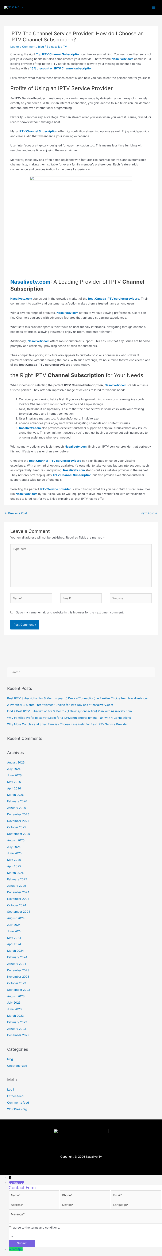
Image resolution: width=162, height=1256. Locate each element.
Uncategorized (17, 1065)
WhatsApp (16, 1249)
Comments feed (18, 1102)
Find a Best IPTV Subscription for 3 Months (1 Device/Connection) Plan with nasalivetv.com (69, 711)
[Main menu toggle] (153, 7)
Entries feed (15, 1096)
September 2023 (18, 989)
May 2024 (14, 937)
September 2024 (18, 911)
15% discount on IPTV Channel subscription (61, 68)
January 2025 (16, 885)
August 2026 (16, 762)
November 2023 (18, 976)
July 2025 (13, 847)
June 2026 (14, 775)
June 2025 (14, 853)
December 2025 (18, 814)
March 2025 (15, 872)
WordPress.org (17, 1109)
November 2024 (18, 898)
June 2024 (14, 931)
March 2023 (15, 1015)
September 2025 (18, 833)
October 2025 (16, 827)
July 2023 (14, 1002)
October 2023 (16, 983)
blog (41, 46)
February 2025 (17, 879)
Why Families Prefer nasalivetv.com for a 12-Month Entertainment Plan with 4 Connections (69, 717)
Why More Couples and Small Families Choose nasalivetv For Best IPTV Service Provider (67, 724)
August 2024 (16, 918)
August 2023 (16, 996)
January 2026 (16, 807)
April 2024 (14, 944)
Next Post (148, 513)
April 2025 (14, 866)
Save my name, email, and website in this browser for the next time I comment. (70, 612)
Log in (11, 1089)
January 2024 (16, 963)
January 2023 (16, 1028)
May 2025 (14, 859)
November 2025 (18, 821)
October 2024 (16, 905)
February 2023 (17, 1022)
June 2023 (14, 1009)
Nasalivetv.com (26, 493)
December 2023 (18, 970)
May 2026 (14, 782)
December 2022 (18, 1035)
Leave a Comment (22, 46)
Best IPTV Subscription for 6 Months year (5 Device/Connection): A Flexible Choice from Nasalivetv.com (78, 698)
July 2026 (14, 768)
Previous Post (16, 513)
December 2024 (18, 892)
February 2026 (17, 801)
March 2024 (15, 950)
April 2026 (14, 788)
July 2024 (14, 924)
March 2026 (15, 794)
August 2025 (15, 840)
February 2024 (17, 957)
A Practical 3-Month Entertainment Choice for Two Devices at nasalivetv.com (60, 704)
